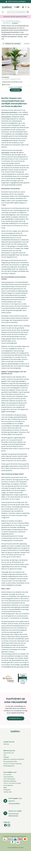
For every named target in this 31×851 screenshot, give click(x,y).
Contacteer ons (8, 753)
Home (2, 20)
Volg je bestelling (14, 803)
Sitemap (6, 744)
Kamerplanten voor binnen (12, 20)
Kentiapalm (5, 77)
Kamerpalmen (6, 117)
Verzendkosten (8, 785)
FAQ (4, 755)
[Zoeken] (28, 12)
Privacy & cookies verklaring (12, 764)
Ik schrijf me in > (15, 718)
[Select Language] (19, 7)
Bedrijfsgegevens (9, 766)
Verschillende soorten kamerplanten (12, 22)
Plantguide (6, 790)
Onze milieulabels (9, 779)
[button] (1, 12)
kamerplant (5, 152)
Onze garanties (8, 777)
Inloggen (6, 757)
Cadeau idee (7, 792)
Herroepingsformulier (10, 761)
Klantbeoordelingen (9, 781)
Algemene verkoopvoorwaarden (13, 759)
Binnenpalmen (6, 23)
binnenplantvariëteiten (9, 112)
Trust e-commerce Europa (12, 783)
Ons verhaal (7, 774)
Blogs (5, 787)
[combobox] (18, 12)
